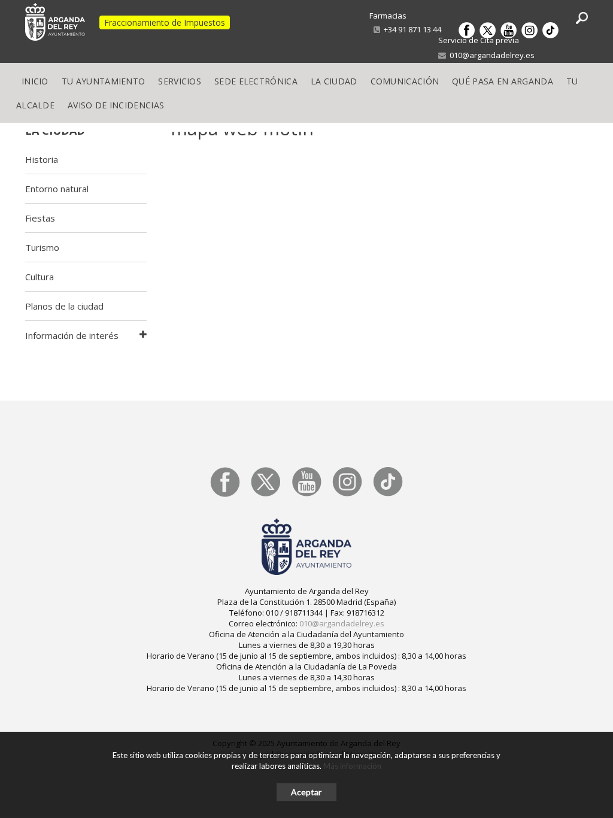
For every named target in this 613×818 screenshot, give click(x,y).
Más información (352, 766)
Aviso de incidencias (116, 105)
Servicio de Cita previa (478, 40)
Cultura (39, 277)
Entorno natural (57, 189)
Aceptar (306, 792)
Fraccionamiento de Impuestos (164, 22)
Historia (41, 159)
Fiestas (40, 218)
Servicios (179, 81)
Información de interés (72, 335)
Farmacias (387, 15)
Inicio (35, 81)
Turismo (42, 247)
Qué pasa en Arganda (502, 81)
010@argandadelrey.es (490, 55)
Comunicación (405, 81)
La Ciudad (334, 81)
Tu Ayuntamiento (103, 81)
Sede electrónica (256, 81)
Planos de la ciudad (64, 306)
